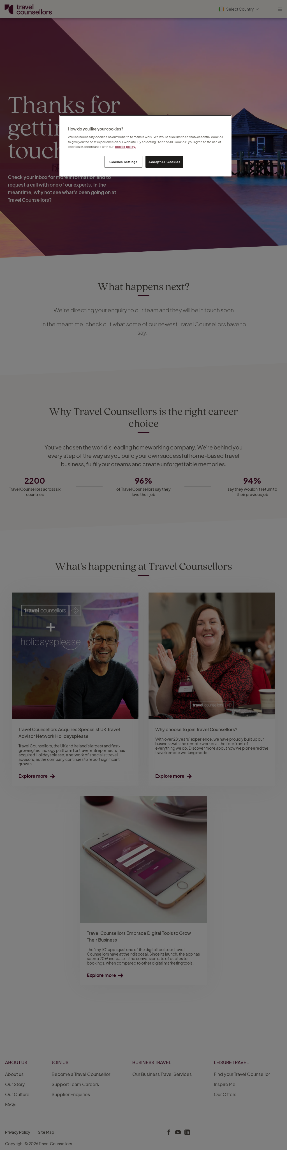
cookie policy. (125, 146)
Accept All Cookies (164, 162)
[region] (145, 145)
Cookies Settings (123, 162)
